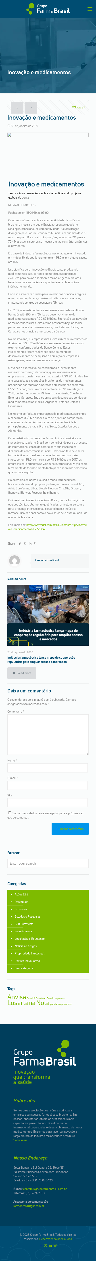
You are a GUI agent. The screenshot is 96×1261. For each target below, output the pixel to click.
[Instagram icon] (55, 1245)
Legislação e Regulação (30, 938)
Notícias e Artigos (26, 946)
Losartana (21, 1003)
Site (9, 795)
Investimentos (23, 931)
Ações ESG (21, 894)
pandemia (55, 1004)
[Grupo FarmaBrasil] (48, 9)
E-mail (12, 778)
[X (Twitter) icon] (45, 1245)
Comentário (15, 711)
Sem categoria (24, 968)
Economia (21, 909)
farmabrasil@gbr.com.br (28, 1206)
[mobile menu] (90, 9)
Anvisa (16, 997)
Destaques (21, 901)
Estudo (50, 998)
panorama (66, 1004)
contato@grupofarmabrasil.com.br (45, 1189)
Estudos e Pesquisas (27, 916)
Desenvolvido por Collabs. (56, 1239)
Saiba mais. (20, 1140)
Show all (79, 107)
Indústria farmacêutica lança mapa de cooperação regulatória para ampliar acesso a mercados (41, 660)
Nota (43, 1003)
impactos (60, 998)
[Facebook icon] (41, 1245)
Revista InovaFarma (27, 961)
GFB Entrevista (24, 924)
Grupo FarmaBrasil (47, 560)
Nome (12, 760)
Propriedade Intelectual (29, 953)
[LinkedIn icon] (50, 1245)
